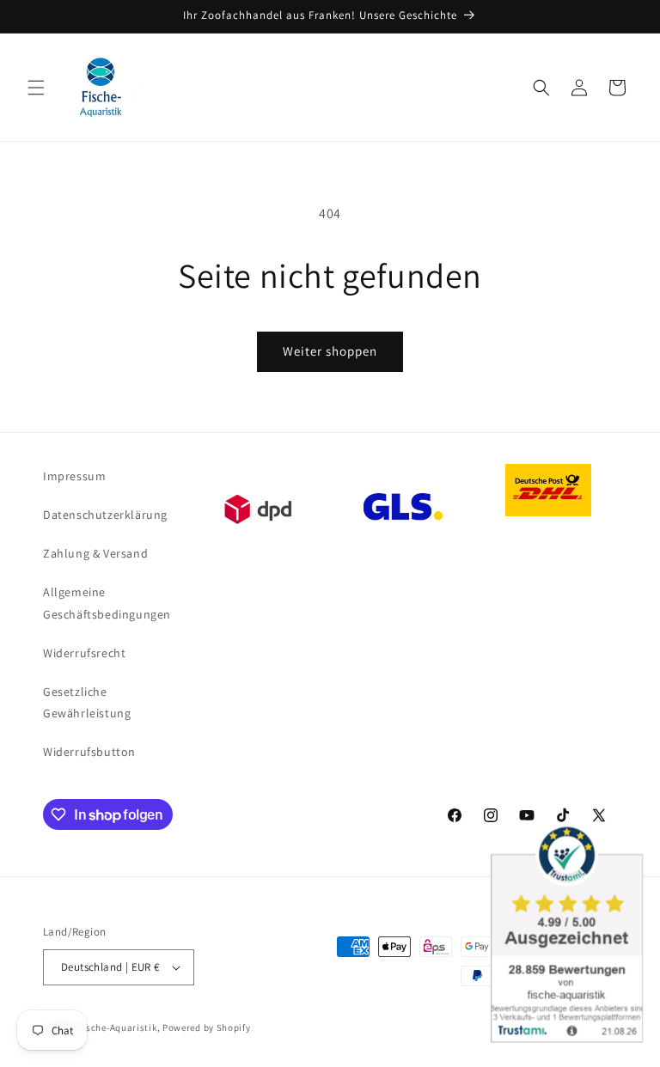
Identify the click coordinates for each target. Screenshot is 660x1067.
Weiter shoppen (330, 351)
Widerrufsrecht (84, 653)
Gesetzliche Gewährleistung (87, 702)
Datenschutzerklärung (105, 514)
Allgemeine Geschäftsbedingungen (107, 602)
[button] (36, 88)
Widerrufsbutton (89, 751)
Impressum (74, 476)
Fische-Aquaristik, (119, 1027)
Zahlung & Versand (95, 553)
